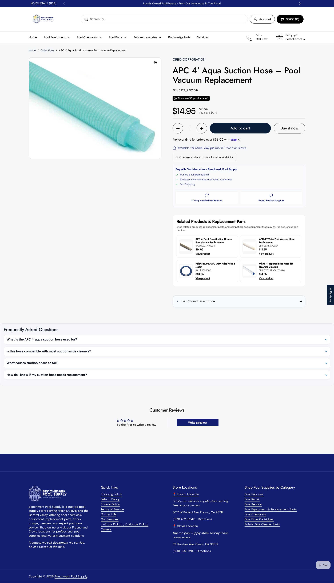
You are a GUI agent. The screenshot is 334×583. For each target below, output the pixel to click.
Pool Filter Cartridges (259, 519)
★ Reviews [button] (331, 295)
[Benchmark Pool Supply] (44, 19)
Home (32, 50)
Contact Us (108, 514)
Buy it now (289, 128)
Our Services (109, 519)
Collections (47, 50)
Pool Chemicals (255, 514)
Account (265, 19)
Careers (106, 529)
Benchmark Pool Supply (71, 576)
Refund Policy (110, 499)
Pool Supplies (254, 494)
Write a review (197, 422)
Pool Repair (252, 499)
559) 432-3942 (184, 519)
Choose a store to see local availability (206, 157)
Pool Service (253, 504)
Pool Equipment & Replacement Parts (271, 509)
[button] (290, 19)
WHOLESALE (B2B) (43, 3)
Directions (205, 519)
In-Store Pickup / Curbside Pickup (124, 524)
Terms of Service (112, 509)
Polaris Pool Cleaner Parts (262, 524)
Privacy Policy (110, 504)
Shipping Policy (111, 494)
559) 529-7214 (183, 551)
